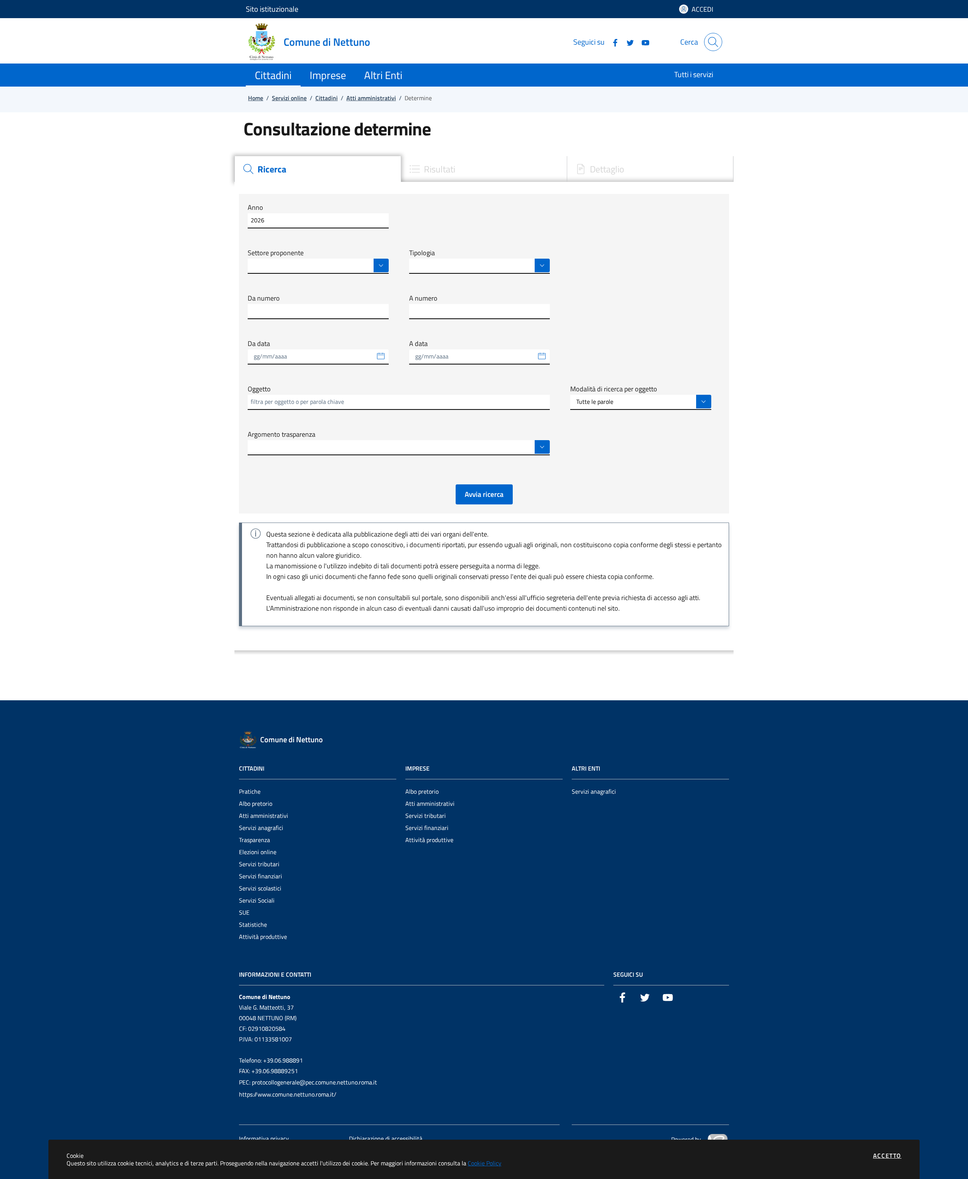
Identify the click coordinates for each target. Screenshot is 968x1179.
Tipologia (422, 253)
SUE (244, 912)
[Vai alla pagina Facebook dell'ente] (612, 42)
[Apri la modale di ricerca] (713, 42)
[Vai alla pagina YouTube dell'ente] (642, 42)
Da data (259, 343)
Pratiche (250, 791)
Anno (255, 207)
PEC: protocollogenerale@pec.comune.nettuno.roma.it (308, 1082)
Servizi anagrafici (261, 827)
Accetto (887, 1156)
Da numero (264, 298)
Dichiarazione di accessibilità (385, 1138)
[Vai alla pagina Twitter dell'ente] (627, 42)
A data (418, 343)
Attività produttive (263, 936)
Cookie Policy (484, 1163)
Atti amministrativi (263, 815)
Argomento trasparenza (281, 434)
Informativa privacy (264, 1138)
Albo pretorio (255, 803)
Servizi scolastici (260, 888)
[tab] (317, 169)
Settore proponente (276, 253)
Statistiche (253, 924)
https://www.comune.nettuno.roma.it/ (288, 1094)
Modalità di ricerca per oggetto (613, 389)
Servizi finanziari (260, 876)
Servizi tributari (259, 864)
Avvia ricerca (484, 494)
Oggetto (259, 389)
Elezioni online (257, 851)
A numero (423, 298)
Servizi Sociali (257, 900)
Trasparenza (254, 839)
